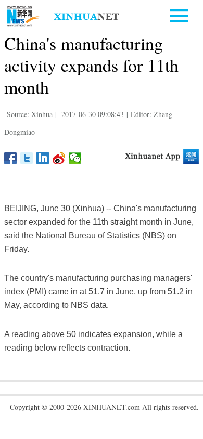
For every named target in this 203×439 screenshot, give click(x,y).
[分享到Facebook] (10, 158)
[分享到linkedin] (42, 158)
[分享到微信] (75, 158)
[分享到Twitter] (26, 158)
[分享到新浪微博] (59, 158)
